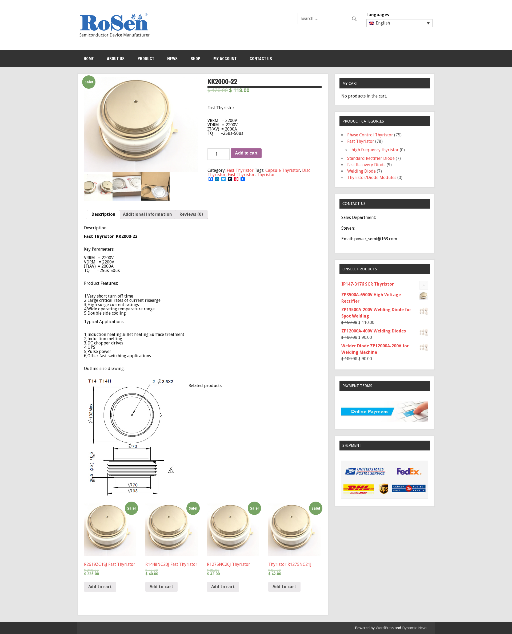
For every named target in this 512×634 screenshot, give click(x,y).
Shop (195, 59)
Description (103, 214)
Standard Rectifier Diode (371, 158)
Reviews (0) (191, 214)
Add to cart (246, 153)
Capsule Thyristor (282, 170)
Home (89, 59)
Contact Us (261, 59)
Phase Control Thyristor (370, 134)
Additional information (147, 214)
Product (146, 59)
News (172, 59)
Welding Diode (361, 171)
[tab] (103, 214)
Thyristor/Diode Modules (371, 177)
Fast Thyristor (240, 170)
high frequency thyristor (375, 149)
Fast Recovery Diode (366, 164)
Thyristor (266, 174)
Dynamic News (414, 628)
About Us (116, 59)
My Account (225, 59)
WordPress (385, 628)
